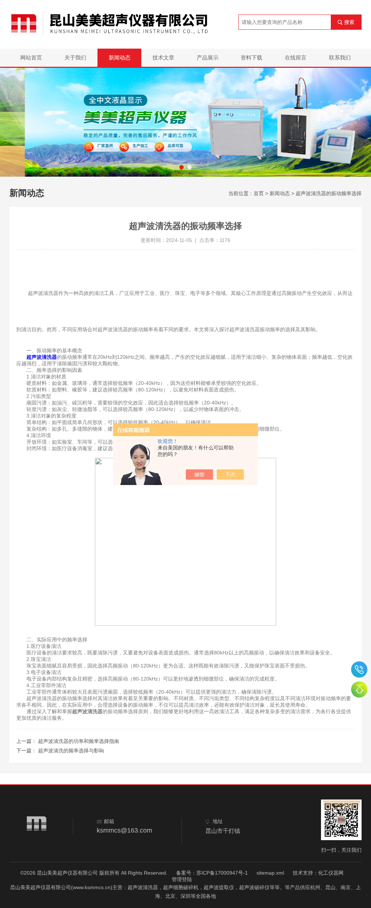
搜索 (349, 22)
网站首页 (31, 57)
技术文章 (163, 57)
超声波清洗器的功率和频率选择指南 (78, 741)
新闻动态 (119, 57)
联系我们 (340, 57)
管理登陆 (182, 879)
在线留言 (296, 57)
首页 (259, 193)
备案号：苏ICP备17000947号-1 (212, 873)
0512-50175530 (359, 669)
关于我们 (75, 57)
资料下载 (251, 57)
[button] (181, 167)
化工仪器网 (330, 873)
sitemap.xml (270, 873)
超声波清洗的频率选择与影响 (71, 750)
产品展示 (207, 57)
